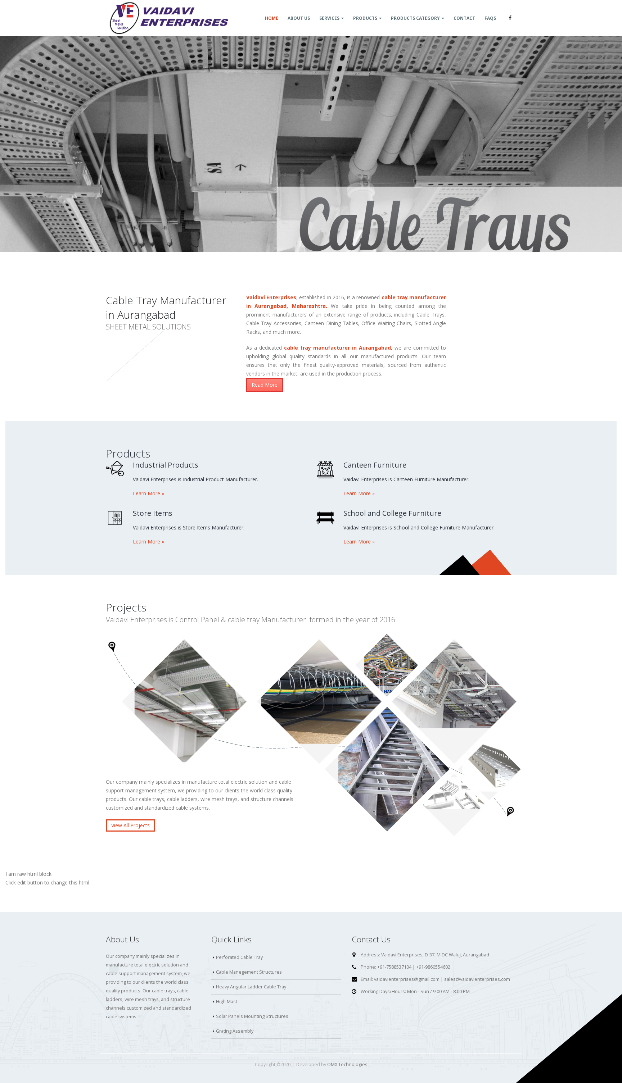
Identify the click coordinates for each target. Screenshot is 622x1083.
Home (271, 18)
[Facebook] (510, 18)
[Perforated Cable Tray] (489, 769)
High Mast (226, 1001)
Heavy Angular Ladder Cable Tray (251, 987)
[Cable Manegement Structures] (319, 701)
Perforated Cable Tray (239, 957)
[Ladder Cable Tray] (387, 769)
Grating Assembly (234, 1031)
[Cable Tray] (184, 701)
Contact (464, 18)
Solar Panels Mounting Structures (252, 1016)
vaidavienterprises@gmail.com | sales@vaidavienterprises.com (442, 979)
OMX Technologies (347, 1064)
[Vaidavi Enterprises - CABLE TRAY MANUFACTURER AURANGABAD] (169, 18)
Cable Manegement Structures (249, 972)
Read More (265, 384)
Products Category (415, 18)
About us (299, 18)
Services (329, 18)
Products (365, 18)
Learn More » (148, 493)
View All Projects (130, 825)
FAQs (490, 18)
